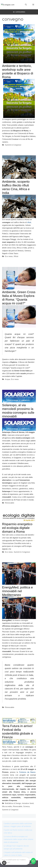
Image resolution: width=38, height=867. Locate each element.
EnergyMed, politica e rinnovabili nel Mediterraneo (17, 591)
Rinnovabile (9, 503)
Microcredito (7, 806)
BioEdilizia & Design (13, 803)
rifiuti (29, 222)
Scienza (26, 806)
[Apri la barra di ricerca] (26, 4)
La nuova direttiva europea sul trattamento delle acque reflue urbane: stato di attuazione (19, 839)
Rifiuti (16, 256)
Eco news (9, 256)
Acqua (7, 379)
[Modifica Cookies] (4, 863)
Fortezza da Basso (27, 772)
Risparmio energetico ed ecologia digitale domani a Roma (17, 527)
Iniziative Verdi (28, 803)
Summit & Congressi (13, 145)
